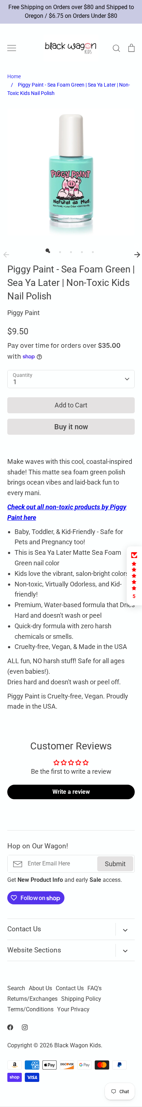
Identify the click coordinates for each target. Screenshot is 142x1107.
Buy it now (71, 426)
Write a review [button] (71, 791)
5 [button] (91, 250)
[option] (71, 172)
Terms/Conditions (30, 1009)
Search (16, 988)
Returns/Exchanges (32, 999)
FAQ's (94, 988)
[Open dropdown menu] (125, 929)
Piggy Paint (23, 312)
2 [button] (58, 250)
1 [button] (47, 250)
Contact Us (70, 988)
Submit (115, 864)
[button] (134, 575)
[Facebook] (10, 1027)
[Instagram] (24, 1027)
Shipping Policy (81, 999)
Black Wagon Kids (77, 1045)
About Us (40, 988)
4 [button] (80, 250)
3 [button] (69, 250)
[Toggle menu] (12, 48)
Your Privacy (73, 1009)
